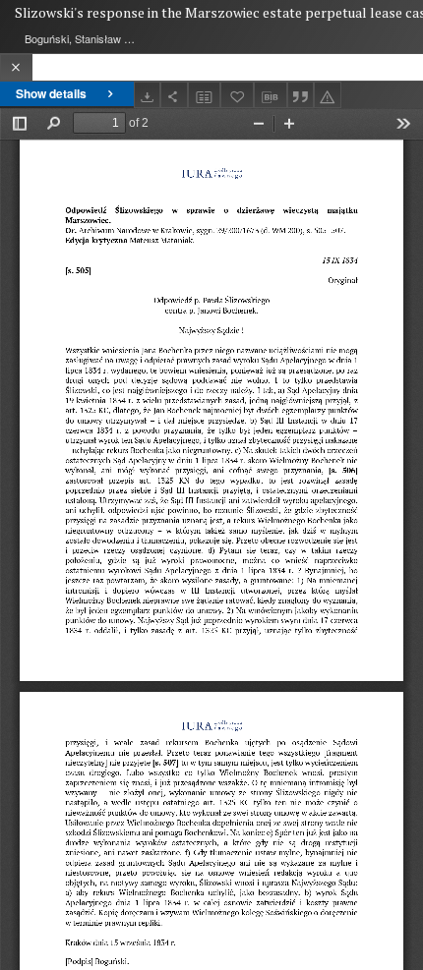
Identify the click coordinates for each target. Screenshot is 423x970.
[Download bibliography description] (270, 95)
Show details (51, 93)
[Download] (147, 95)
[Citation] (301, 95)
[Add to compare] (204, 95)
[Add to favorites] (237, 95)
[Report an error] (327, 95)
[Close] (16, 67)
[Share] (174, 95)
